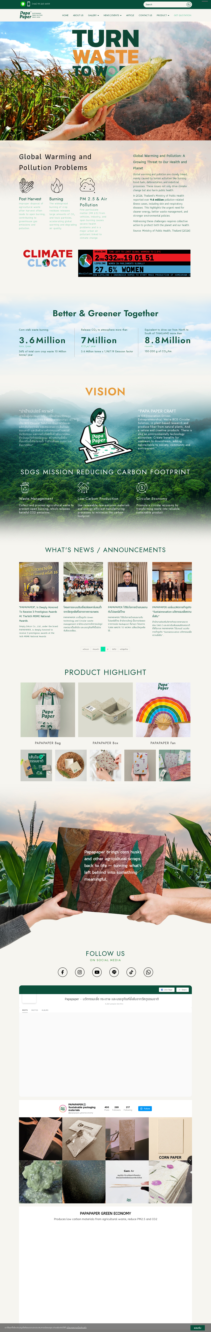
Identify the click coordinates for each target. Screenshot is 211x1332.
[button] (22, 1273)
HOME (65, 15)
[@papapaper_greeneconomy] (63, 1109)
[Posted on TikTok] (57, 1242)
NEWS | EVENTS (112, 15)
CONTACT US (145, 15)
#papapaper (89, 1300)
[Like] (26, 1250)
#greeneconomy (75, 1303)
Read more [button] (30, 1236)
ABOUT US (78, 15)
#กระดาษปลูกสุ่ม (118, 1300)
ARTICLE (130, 15)
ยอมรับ (197, 1328)
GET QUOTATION (182, 15)
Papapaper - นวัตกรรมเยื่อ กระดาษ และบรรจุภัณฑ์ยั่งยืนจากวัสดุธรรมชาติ (112, 999)
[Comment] (30, 1250)
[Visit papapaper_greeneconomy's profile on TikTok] (28, 1242)
